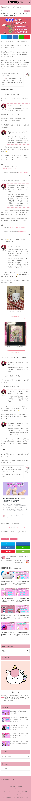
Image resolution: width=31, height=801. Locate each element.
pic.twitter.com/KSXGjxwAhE (17, 227)
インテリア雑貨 (24, 791)
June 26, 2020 (22, 231)
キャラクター (14, 538)
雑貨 (15, 788)
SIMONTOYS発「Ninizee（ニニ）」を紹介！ (18, 712)
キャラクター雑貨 (7, 791)
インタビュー (6, 538)
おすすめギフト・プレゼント (15, 793)
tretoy (3, 78)
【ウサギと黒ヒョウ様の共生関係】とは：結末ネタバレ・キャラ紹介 (19, 719)
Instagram (3, 527)
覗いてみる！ (15, 316)
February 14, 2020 (23, 172)
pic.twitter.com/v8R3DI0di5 (9, 168)
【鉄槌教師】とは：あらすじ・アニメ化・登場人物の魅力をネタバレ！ (19, 727)
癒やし (13, 794)
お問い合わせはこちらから (8, 779)
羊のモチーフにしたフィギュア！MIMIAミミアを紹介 (19, 742)
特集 (18, 794)
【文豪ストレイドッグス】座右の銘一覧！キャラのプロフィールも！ (19, 735)
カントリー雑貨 (16, 791)
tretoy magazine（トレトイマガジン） (16, 797)
